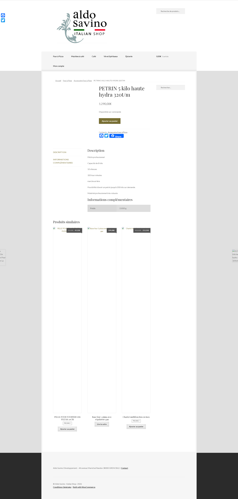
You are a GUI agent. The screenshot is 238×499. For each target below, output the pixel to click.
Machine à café (77, 56)
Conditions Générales (62, 487)
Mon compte (58, 66)
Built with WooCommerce (84, 487)
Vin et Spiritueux (111, 56)
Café (94, 56)
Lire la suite (102, 424)
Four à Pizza (58, 56)
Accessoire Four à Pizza (83, 81)
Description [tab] (59, 152)
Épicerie (128, 56)
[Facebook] (2, 15)
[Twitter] (2, 20)
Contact (124, 468)
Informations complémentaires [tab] (63, 161)
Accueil (58, 81)
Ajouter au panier (110, 121)
